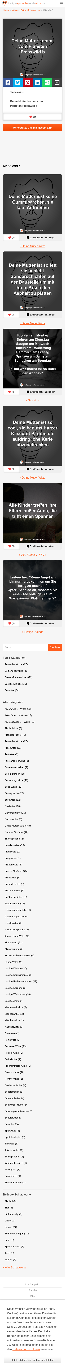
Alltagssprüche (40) (15, 734)
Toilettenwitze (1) (14, 1150)
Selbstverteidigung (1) (17, 1233)
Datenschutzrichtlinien (26, 1349)
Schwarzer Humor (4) (16, 1104)
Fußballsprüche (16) (16, 897)
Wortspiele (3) (12, 1169)
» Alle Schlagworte (14, 1267)
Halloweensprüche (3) (17, 929)
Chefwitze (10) (13, 806)
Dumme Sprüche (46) (16, 832)
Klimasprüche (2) (14, 949)
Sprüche (32, 1290)
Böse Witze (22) (13, 786)
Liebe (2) (10, 1220)
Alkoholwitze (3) (13, 728)
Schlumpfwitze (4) (14, 1098)
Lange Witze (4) (13, 961)
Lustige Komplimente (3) (18, 974)
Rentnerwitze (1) (14, 1078)
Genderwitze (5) (13, 923)
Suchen (55, 647)
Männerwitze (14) (14, 1013)
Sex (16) (9, 1240)
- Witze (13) (20, 721)
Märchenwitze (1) (14, 1020)
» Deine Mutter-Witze (32, 246)
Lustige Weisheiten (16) (18, 994)
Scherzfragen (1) (14, 1091)
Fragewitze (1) (13, 858)
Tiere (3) (9, 1253)
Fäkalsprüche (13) (15, 903)
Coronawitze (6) (13, 819)
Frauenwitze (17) (14, 864)
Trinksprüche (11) (14, 1156)
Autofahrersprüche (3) (17, 760)
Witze (15, 10)
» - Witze (32, 554)
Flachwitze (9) (12, 851)
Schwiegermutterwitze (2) (19, 1111)
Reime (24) (11, 1227)
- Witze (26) (18, 715)
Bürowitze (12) (13, 799)
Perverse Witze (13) (16, 1046)
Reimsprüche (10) (14, 1072)
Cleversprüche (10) (15, 812)
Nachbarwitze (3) (14, 1026)
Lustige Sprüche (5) (15, 987)
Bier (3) (9, 1207)
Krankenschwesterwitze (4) (19, 955)
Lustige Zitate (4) (14, 1000)
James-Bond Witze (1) (17, 936)
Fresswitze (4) (12, 877)
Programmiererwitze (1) (18, 1065)
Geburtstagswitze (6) (16, 916)
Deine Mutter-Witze (30, 10)
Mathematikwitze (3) (16, 1007)
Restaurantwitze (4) (15, 1085)
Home (6, 10)
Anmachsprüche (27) (16, 664)
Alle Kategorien (32, 1284)
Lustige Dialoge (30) (16, 683)
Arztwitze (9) (11, 754)
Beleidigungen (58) (15, 773)
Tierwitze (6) (11, 1143)
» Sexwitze (32, 400)
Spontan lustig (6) (14, 1246)
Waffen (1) (10, 1259)
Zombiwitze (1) (13, 1176)
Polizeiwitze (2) (13, 1059)
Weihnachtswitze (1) (16, 1163)
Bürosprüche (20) (14, 793)
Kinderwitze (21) (14, 942)
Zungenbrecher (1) (15, 1182)
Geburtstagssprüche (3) (18, 910)
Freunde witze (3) (14, 884)
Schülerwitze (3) (13, 1117)
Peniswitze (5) (12, 1039)
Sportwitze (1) (12, 1130)
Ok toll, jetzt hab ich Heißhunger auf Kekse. (33, 1360)
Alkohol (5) (10, 1201)
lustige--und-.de (26, 3)
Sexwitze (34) (12, 690)
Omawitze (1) (12, 1033)
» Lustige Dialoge (32, 631)
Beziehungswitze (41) (16, 670)
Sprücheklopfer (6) (15, 1137)
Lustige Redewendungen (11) (21, 981)
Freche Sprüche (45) (16, 871)
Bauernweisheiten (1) (16, 767)
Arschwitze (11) (13, 747)
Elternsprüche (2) (14, 838)
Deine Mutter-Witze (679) (18, 677)
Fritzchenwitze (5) (14, 890)
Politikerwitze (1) (14, 1052)
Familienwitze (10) (15, 845)
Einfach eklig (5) (13, 1214)
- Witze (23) (18, 708)
